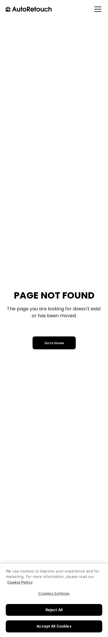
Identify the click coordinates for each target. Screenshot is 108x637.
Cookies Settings (53, 593)
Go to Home (54, 343)
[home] (28, 9)
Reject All (54, 609)
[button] (97, 9)
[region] (54, 600)
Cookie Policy (20, 582)
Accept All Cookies (54, 626)
